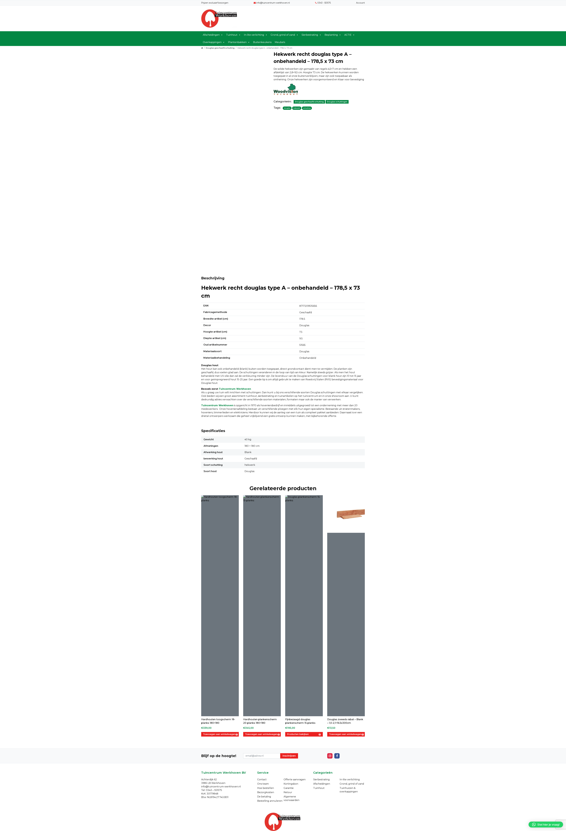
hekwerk (296, 108)
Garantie (289, 788)
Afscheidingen (211, 34)
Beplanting (331, 34)
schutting (307, 108)
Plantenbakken (237, 42)
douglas (287, 108)
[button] (546, 824)
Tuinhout (231, 34)
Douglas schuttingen (337, 102)
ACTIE (348, 34)
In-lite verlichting (254, 34)
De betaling (264, 796)
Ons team (263, 783)
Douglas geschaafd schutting (220, 48)
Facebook (337, 756)
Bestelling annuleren (269, 800)
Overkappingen (212, 42)
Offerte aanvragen (295, 779)
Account (360, 2)
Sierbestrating (310, 34)
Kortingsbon (291, 783)
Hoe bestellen (265, 788)
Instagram (330, 756)
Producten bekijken (298, 734)
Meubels (280, 42)
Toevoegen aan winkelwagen (219, 734)
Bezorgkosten (265, 792)
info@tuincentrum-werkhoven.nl (273, 2)
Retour (288, 792)
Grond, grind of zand (283, 34)
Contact (262, 779)
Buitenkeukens (262, 42)
